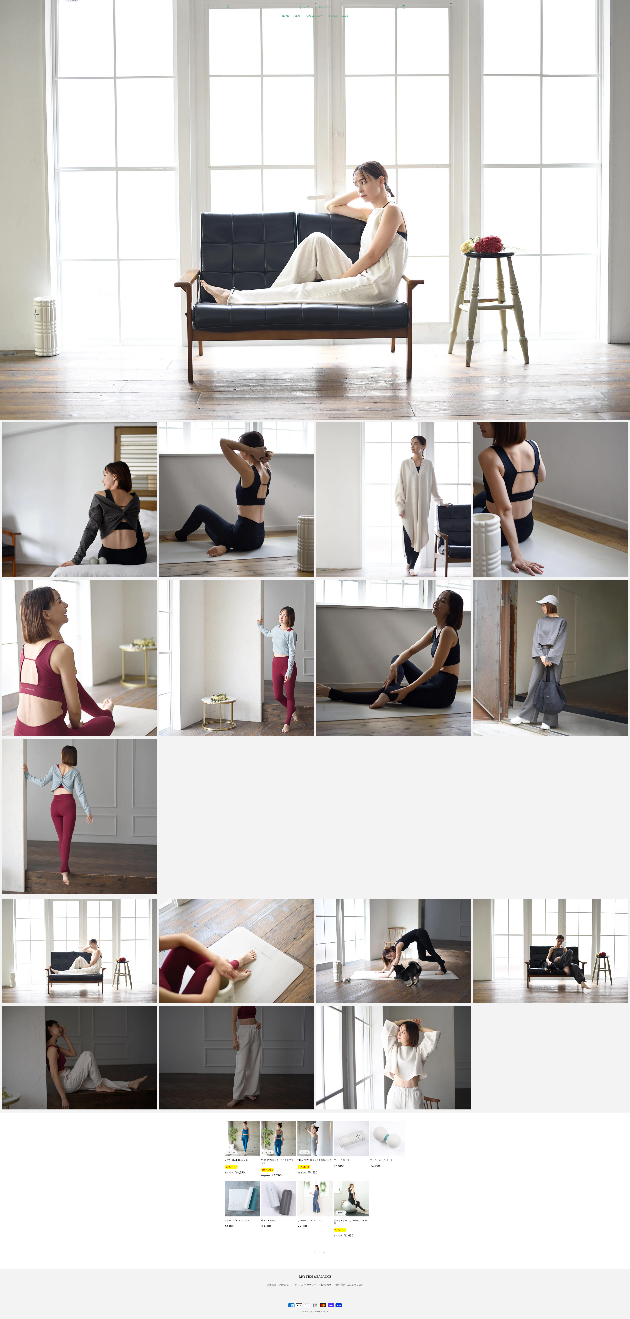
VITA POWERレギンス (236, 1160)
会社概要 (271, 1284)
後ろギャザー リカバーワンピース (350, 1222)
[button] (228, 7)
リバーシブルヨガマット (237, 1220)
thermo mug (268, 1220)
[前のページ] (306, 1252)
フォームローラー (343, 1160)
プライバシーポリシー (304, 1284)
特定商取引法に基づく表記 (349, 1284)
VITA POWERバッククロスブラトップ (278, 1161)
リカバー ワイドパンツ (309, 1220)
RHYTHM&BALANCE (319, 1311)
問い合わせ (325, 1284)
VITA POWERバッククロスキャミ (314, 1160)
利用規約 (284, 1284)
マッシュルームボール (381, 1160)
